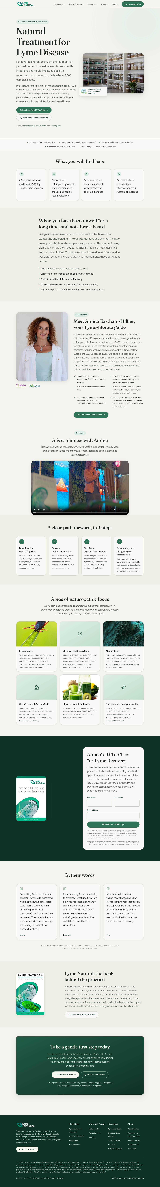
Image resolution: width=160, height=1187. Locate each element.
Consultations (94, 1133)
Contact (115, 4)
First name (91, 797)
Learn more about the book (83, 1014)
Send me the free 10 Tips (113, 824)
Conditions (58, 4)
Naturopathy (94, 1129)
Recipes (111, 1144)
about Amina (41, 125)
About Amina (133, 1129)
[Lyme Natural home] (25, 4)
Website (114, 1178)
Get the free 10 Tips (64, 1074)
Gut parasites (74, 1144)
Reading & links (134, 1140)
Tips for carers (114, 1140)
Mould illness (74, 1140)
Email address (92, 810)
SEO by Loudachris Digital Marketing (131, 1178)
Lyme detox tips (114, 1129)
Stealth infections (76, 1136)
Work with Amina (75, 4)
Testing (92, 1137)
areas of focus (29, 125)
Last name (118, 797)
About (103, 4)
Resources (91, 4)
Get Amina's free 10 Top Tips (32, 110)
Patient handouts (115, 1149)
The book (132, 1149)
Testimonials (133, 1144)
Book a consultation (132, 4)
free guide (56, 125)
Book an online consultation (35, 117)
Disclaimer (60, 1178)
